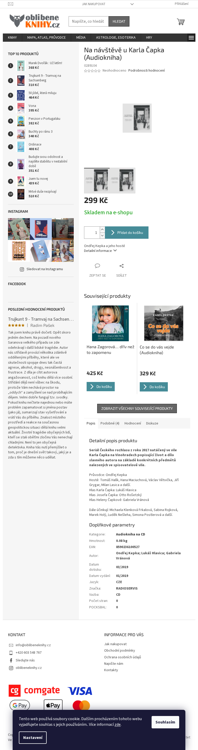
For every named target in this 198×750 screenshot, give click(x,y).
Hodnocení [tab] (133, 423)
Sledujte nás (25, 660)
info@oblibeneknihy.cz (33, 645)
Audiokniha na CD (130, 534)
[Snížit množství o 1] (102, 235)
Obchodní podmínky (119, 650)
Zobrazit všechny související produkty (137, 408)
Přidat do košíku (130, 232)
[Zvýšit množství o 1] (102, 230)
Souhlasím (165, 722)
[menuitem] (12, 37)
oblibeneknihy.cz (29, 667)
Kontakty (111, 670)
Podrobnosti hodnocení (146, 70)
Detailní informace (98, 250)
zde (117, 724)
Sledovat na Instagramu (45, 269)
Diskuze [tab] (152, 423)
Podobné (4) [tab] (110, 423)
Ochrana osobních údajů (122, 657)
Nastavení (32, 737)
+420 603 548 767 (29, 652)
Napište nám (113, 663)
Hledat (119, 21)
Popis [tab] (91, 423)
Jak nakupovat (93, 4)
